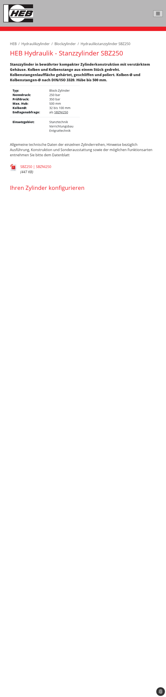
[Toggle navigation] (158, 13)
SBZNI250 (61, 112)
